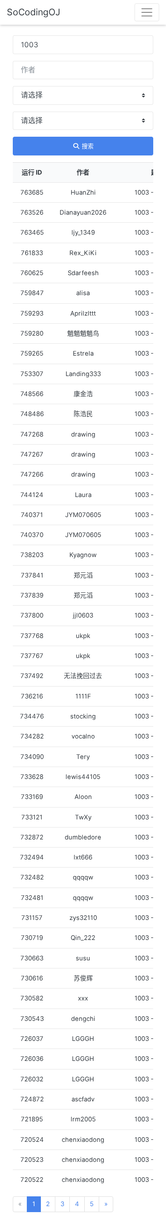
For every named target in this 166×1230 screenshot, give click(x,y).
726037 (31, 1039)
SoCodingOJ (33, 11)
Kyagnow (83, 555)
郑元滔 (83, 575)
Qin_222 (83, 938)
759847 (32, 293)
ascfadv (83, 1099)
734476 (32, 716)
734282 (32, 736)
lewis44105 (83, 777)
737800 (31, 615)
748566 (31, 394)
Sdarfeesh (83, 273)
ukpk (83, 636)
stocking (83, 716)
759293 (31, 313)
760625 (31, 273)
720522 (31, 1180)
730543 (32, 1019)
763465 (32, 232)
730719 (32, 938)
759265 (31, 353)
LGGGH (83, 1039)
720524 (32, 1140)
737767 (31, 656)
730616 (32, 978)
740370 (31, 535)
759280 (31, 333)
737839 (31, 595)
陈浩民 (83, 414)
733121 (32, 817)
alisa (83, 293)
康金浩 (83, 394)
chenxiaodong (83, 1140)
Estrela (83, 353)
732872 (31, 837)
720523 (31, 1160)
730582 (31, 998)
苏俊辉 (83, 978)
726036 (31, 1059)
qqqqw (83, 877)
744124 (31, 495)
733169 (32, 797)
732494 (32, 857)
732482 (32, 877)
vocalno (83, 736)
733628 (31, 777)
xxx (83, 998)
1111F (83, 696)
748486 (32, 414)
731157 (32, 918)
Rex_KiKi (83, 253)
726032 (31, 1079)
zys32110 (83, 918)
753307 (31, 374)
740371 (32, 515)
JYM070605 (83, 515)
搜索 (87, 145)
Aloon (83, 797)
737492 (31, 676)
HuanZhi (83, 192)
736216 (32, 696)
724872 (32, 1099)
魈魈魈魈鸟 (83, 333)
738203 (31, 555)
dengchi (83, 1019)
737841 (32, 575)
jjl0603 (83, 615)
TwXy (83, 817)
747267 (31, 454)
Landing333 (83, 374)
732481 (32, 898)
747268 (31, 434)
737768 (31, 636)
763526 (31, 212)
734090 (32, 757)
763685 (31, 192)
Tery (83, 757)
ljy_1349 (83, 232)
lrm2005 (83, 1119)
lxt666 (83, 857)
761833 (32, 253)
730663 (31, 958)
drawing (83, 434)
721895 (32, 1119)
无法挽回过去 (83, 676)
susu (83, 958)
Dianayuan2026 (83, 212)
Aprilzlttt (83, 313)
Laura (83, 495)
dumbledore (83, 837)
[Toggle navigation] (147, 12)
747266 (31, 474)
